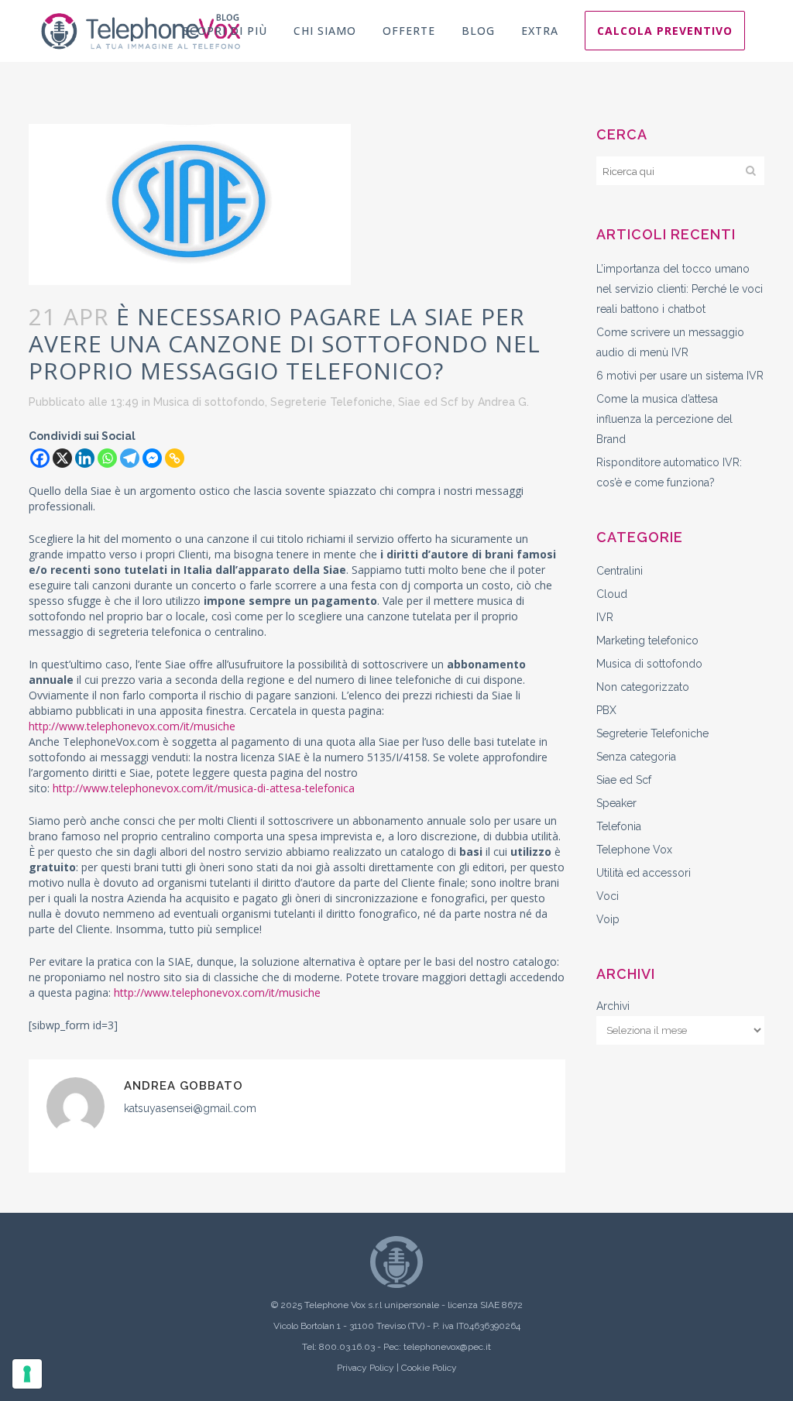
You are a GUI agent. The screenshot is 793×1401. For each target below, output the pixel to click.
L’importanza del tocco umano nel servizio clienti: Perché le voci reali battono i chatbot (679, 289)
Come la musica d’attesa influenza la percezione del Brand (664, 419)
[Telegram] (129, 458)
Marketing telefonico (647, 640)
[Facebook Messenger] (152, 458)
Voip (608, 919)
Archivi (613, 1006)
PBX (606, 710)
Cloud (611, 594)
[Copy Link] (174, 458)
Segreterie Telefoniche (331, 402)
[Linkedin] (84, 458)
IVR (604, 617)
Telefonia (618, 826)
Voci (607, 896)
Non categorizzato (642, 687)
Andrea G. (503, 402)
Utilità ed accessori (643, 873)
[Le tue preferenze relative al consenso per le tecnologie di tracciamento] (27, 1374)
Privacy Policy (365, 1367)
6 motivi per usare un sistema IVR (680, 375)
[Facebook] (40, 458)
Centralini (619, 571)
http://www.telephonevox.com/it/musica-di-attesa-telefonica (204, 788)
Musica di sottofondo (209, 402)
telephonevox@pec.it (447, 1346)
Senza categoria (636, 756)
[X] (62, 458)
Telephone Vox (634, 849)
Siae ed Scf (428, 402)
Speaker (616, 803)
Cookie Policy (429, 1367)
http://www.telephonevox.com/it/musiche (132, 726)
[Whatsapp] (107, 458)
